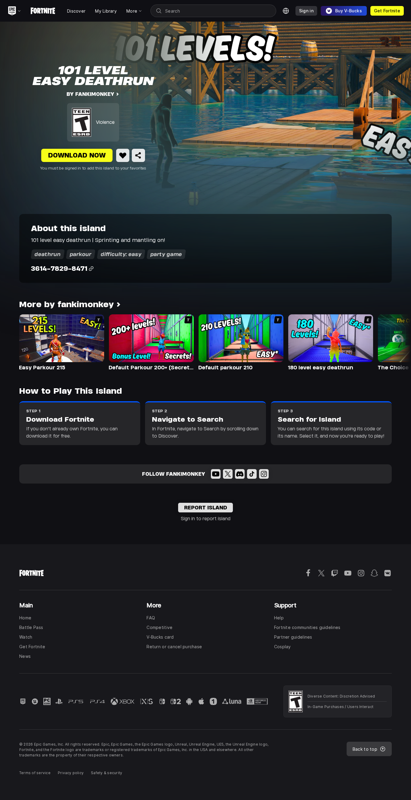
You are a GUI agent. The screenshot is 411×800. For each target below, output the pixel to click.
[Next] (394, 342)
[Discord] (240, 474)
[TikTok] (252, 474)
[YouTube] (216, 474)
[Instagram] (264, 474)
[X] (228, 474)
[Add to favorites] (122, 155)
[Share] (138, 155)
